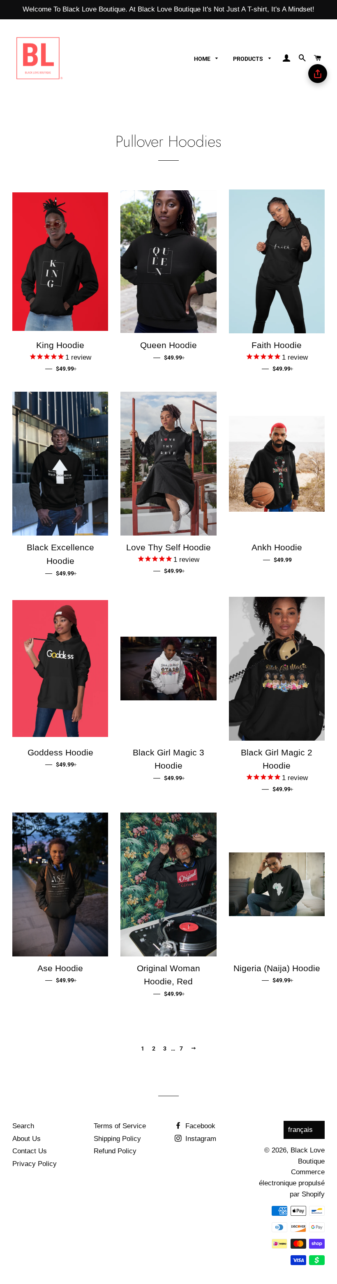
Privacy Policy (34, 1164)
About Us (26, 1139)
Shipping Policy (117, 1139)
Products (248, 58)
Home (203, 58)
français (300, 1130)
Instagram (199, 1139)
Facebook (199, 1126)
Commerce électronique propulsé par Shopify (292, 1183)
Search (23, 1126)
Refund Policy (115, 1151)
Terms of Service (120, 1126)
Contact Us (29, 1151)
